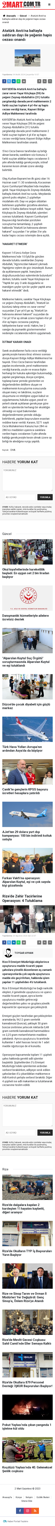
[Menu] (50, 4)
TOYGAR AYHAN (24, 952)
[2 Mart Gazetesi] (21, 4)
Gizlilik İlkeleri (43, 1497)
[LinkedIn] (14, 81)
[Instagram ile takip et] (27, 1511)
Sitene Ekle (26, 1501)
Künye (19, 1497)
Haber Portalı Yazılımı (17, 1521)
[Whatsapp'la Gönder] (18, 81)
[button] (39, 81)
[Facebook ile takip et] (20, 1511)
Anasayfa (11, 16)
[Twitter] (9, 81)
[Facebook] (4, 81)
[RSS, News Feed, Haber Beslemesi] (35, 1511)
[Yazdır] (24, 81)
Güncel (23, 16)
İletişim (29, 1497)
